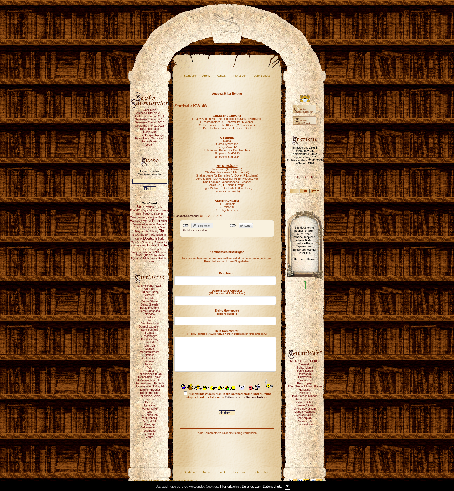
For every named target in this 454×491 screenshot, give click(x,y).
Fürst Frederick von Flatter (305, 386)
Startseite (190, 75)
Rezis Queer (149, 141)
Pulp (149, 367)
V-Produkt (149, 421)
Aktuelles (149, 288)
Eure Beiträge (149, 329)
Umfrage (149, 405)
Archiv (206, 75)
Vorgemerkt (149, 408)
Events (149, 332)
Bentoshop (305, 373)
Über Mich (149, 109)
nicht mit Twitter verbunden (233, 225)
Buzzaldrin (305, 377)
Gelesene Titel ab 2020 (149, 122)
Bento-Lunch (305, 370)
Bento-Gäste (149, 301)
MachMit (149, 345)
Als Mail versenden (195, 230)
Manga (149, 348)
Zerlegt (149, 433)
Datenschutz (262, 75)
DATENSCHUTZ (305, 177)
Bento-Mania (305, 367)
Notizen (149, 354)
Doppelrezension (149, 326)
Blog (149, 320)
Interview (149, 314)
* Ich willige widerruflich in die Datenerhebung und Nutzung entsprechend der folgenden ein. (228, 395)
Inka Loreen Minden (304, 395)
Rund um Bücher (149, 389)
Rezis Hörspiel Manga (150, 135)
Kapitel (149, 342)
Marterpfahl (305, 418)
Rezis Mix (149, 131)
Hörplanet (305, 389)
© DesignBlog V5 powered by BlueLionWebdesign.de (164, 480)
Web (149, 411)
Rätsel (150, 370)
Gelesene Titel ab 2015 (149, 119)
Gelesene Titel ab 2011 (149, 116)
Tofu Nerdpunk (304, 424)
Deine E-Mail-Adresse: (227, 292)
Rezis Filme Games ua (149, 138)
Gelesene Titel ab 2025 (149, 125)
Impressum (240, 75)
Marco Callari (304, 414)
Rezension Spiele (149, 395)
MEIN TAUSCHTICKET (305, 361)
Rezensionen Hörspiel (150, 386)
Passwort (149, 361)
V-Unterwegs (149, 427)
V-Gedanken (150, 414)
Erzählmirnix (305, 380)
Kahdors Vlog (149, 339)
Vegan (149, 144)
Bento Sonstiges (149, 310)
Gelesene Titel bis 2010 (149, 113)
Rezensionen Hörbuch (149, 383)
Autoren (149, 295)
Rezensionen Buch (149, 373)
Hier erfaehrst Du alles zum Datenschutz (251, 486)
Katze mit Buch (304, 399)
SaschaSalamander (186, 216)
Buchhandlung (150, 323)
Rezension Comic (149, 377)
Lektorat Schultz (305, 402)
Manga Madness (305, 411)
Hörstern (305, 392)
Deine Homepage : (227, 312)
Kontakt (221, 75)
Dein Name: (227, 273)
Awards (149, 298)
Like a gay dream (305, 408)
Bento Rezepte (149, 307)
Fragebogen (149, 336)
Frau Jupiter (305, 383)
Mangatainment (149, 351)
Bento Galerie (149, 304)
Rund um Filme (149, 392)
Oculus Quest (149, 358)
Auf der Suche (150, 291)
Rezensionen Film (149, 380)
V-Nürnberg (149, 418)
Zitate (149, 436)
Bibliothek (149, 317)
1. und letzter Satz (149, 285)
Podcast (149, 364)
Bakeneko (304, 364)
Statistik (149, 399)
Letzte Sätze (305, 405)
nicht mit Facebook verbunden (186, 225)
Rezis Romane (149, 128)
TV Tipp (149, 402)
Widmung (150, 430)
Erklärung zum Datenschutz (244, 397)
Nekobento (305, 421)
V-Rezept (150, 424)
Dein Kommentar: (227, 332)
